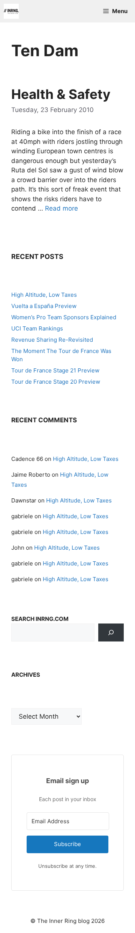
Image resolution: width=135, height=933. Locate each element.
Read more (61, 208)
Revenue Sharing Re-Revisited (52, 339)
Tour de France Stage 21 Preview (55, 370)
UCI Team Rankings (37, 328)
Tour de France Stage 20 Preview (55, 381)
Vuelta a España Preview (43, 306)
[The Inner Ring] (11, 11)
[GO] (111, 632)
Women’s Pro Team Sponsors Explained (63, 317)
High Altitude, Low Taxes (44, 294)
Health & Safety (61, 94)
